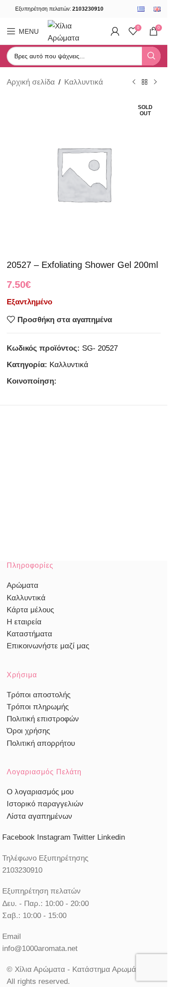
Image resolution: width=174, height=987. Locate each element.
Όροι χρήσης (28, 731)
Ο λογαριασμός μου (40, 792)
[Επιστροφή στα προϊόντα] (144, 82)
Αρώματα (22, 585)
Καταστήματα (29, 634)
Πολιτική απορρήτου (41, 743)
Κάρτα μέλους (30, 610)
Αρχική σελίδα (31, 82)
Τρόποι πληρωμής (38, 707)
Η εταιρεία (24, 622)
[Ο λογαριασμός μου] (115, 31)
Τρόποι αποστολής (38, 695)
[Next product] (155, 82)
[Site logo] (75, 30)
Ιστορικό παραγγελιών (45, 804)
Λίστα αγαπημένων (39, 816)
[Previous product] (133, 82)
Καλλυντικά (83, 82)
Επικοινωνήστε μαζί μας (48, 646)
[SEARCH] (151, 56)
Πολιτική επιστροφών (43, 719)
